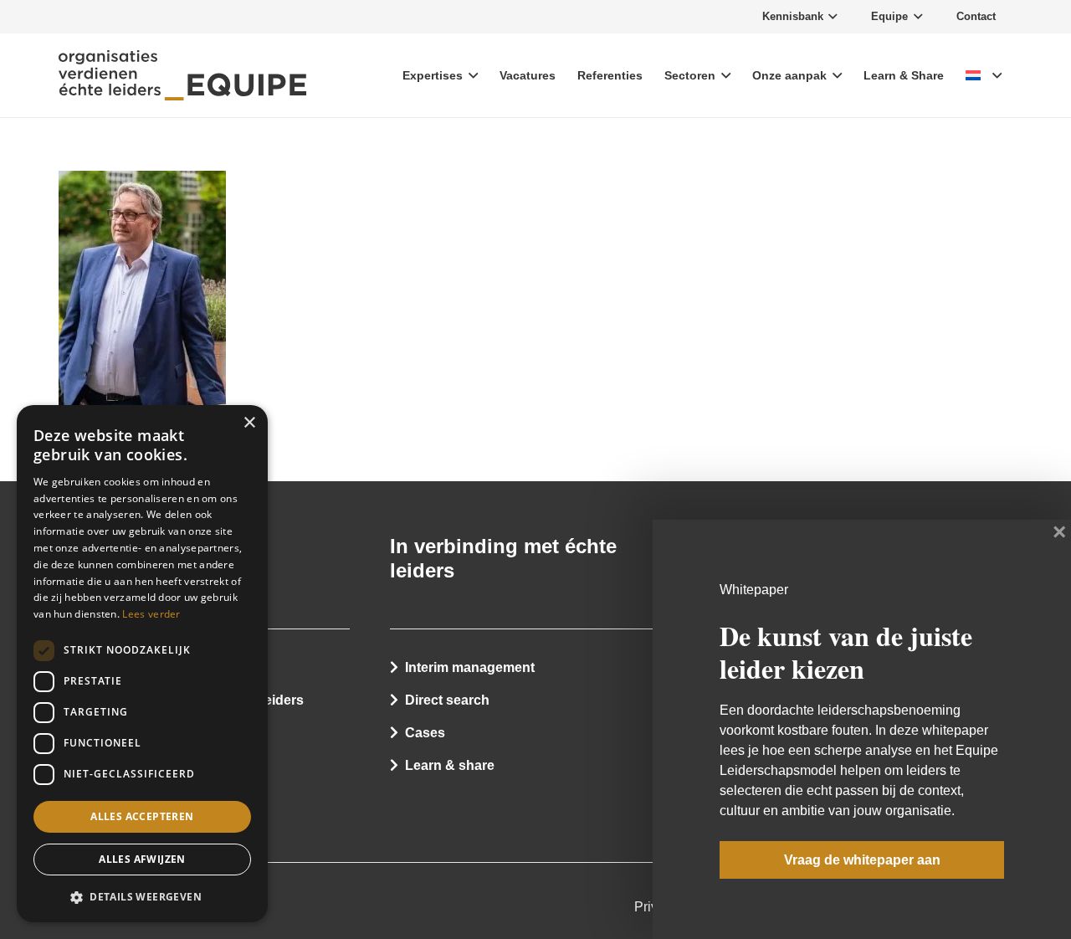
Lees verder (151, 614)
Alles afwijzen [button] (142, 860)
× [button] (249, 423)
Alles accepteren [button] (141, 816)
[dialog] (142, 663)
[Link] (182, 75)
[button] (142, 896)
